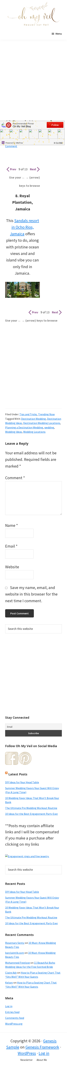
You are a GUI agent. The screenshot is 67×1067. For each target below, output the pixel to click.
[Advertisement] (33, 84)
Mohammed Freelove (17, 962)
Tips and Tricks (28, 414)
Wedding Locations (34, 431)
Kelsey (9, 982)
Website (12, 566)
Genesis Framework (42, 1047)
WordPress (27, 1053)
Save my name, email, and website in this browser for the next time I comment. (31, 594)
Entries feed (12, 1012)
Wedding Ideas (13, 431)
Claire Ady (11, 972)
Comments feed (14, 1018)
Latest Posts (17, 774)
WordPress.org (14, 1023)
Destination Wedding (33, 418)
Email (11, 546)
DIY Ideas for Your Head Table (22, 782)
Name (11, 525)
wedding (49, 427)
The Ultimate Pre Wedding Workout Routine (31, 808)
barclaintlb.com (14, 952)
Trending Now (46, 414)
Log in (8, 1006)
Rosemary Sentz (14, 943)
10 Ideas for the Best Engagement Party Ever (31, 813)
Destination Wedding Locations (41, 423)
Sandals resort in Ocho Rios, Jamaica (24, 227)
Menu (58, 33)
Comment (15, 477)
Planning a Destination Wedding (24, 427)
